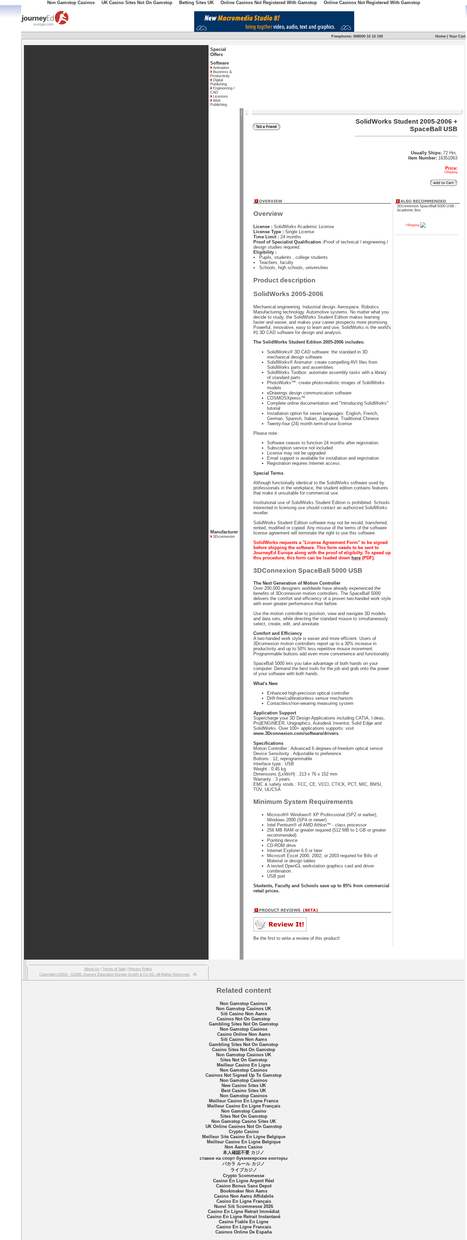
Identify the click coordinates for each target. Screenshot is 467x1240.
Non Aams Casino (244, 1147)
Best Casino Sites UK (243, 1090)
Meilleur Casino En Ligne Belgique (244, 1141)
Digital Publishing (218, 82)
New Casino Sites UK (244, 1085)
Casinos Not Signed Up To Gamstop (243, 1075)
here (356, 557)
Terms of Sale (114, 969)
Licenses (220, 96)
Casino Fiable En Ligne (243, 1221)
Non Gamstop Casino (243, 1111)
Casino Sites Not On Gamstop (243, 1049)
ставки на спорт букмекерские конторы (244, 1158)
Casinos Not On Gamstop (243, 1018)
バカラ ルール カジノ (243, 1163)
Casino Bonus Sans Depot (243, 1185)
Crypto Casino (244, 1131)
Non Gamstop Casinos (243, 1003)
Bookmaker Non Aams (243, 1191)
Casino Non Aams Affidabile (243, 1196)
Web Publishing (218, 102)
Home (440, 36)
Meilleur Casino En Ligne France (243, 1100)
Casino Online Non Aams (243, 1034)
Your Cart (457, 36)
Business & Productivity (221, 74)
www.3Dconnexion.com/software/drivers (295, 733)
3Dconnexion (224, 536)
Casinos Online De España (243, 1232)
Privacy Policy (140, 969)
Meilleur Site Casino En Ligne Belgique (243, 1136)
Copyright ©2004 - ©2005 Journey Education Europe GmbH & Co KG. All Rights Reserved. (114, 974)
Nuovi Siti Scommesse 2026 (243, 1206)
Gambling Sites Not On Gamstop (243, 1024)
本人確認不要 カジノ (243, 1152)
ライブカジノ (243, 1169)
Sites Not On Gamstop (243, 1059)
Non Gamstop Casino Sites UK (243, 1121)
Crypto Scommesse (243, 1175)
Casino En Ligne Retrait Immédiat (243, 1211)
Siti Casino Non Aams (244, 1013)
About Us (91, 969)
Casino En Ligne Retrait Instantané (243, 1216)
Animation (221, 68)
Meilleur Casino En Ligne (243, 1065)
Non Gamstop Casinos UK (243, 1008)
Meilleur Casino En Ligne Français (243, 1106)
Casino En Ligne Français (243, 1201)
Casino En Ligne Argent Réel (243, 1180)
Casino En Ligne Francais (243, 1226)
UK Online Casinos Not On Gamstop (243, 1126)
